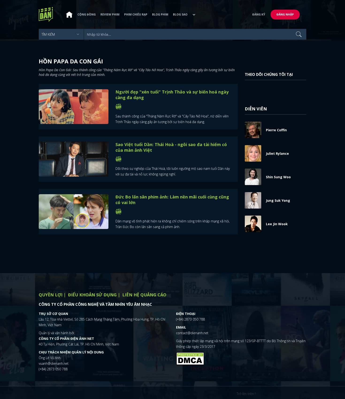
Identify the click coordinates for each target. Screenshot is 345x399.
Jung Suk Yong (278, 200)
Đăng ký (258, 14)
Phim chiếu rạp (135, 14)
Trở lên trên (246, 393)
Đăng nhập (285, 14)
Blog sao (180, 14)
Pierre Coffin (276, 130)
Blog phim (160, 14)
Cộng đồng (86, 14)
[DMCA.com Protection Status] (190, 358)
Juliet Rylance (277, 153)
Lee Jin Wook (277, 224)
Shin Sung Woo (278, 177)
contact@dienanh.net (192, 333)
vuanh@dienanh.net (54, 363)
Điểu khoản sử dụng (92, 295)
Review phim (109, 14)
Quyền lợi (50, 295)
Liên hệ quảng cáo (144, 295)
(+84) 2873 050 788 (53, 369)
